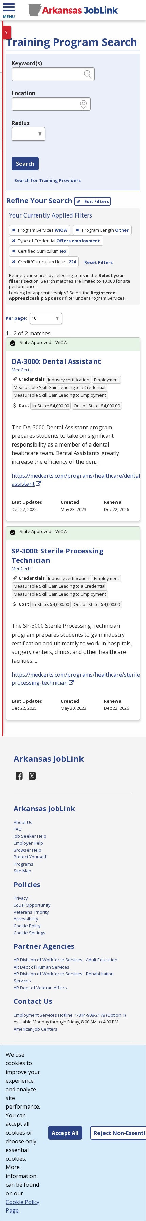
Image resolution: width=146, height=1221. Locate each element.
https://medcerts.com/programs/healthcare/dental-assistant (77, 480)
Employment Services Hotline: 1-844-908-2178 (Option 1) (70, 1015)
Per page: (16, 318)
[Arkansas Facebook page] (19, 775)
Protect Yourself (30, 857)
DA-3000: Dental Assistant (56, 361)
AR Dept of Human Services (41, 967)
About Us (23, 822)
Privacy (21, 898)
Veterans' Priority (31, 912)
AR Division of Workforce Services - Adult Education (65, 960)
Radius (21, 123)
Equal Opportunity (32, 905)
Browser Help (27, 850)
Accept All (65, 1133)
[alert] (73, 344)
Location (23, 93)
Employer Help (28, 843)
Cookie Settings (29, 933)
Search (25, 163)
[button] (9, 10)
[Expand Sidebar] (7, 32)
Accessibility (26, 919)
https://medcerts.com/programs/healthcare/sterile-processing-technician (77, 678)
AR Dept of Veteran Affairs (40, 988)
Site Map (22, 871)
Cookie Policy (27, 926)
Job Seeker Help (30, 836)
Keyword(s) (27, 63)
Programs (23, 864)
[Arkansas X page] (32, 775)
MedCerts (22, 370)
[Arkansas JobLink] (73, 10)
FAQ (18, 829)
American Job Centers (35, 1029)
